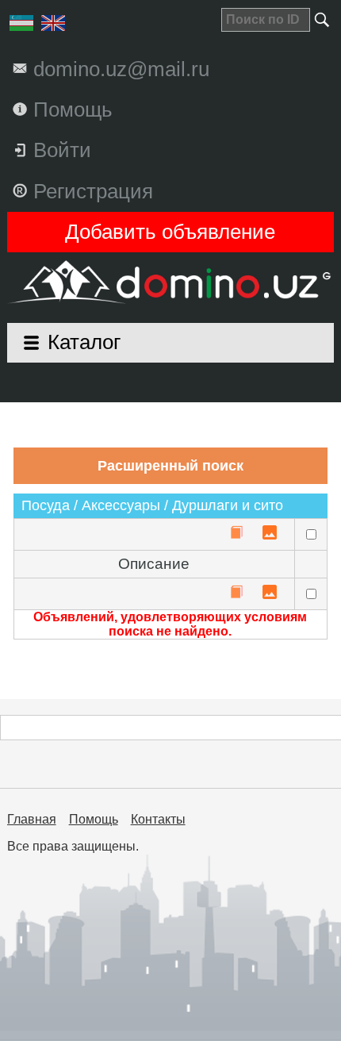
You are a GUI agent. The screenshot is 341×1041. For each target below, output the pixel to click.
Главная (31, 819)
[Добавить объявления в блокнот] (236, 534)
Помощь (93, 819)
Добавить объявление (170, 232)
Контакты (158, 819)
